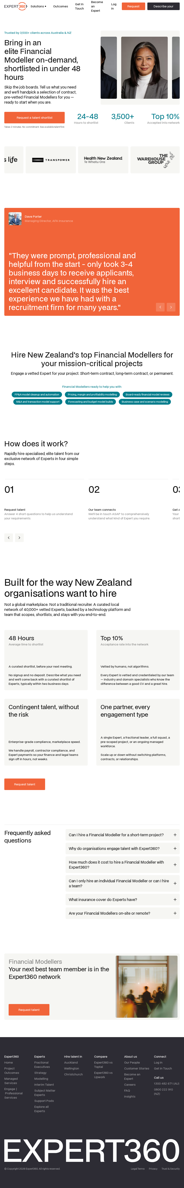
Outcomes (60, 6)
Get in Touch (163, 1068)
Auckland (71, 1062)
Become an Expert (132, 1076)
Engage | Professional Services (13, 1093)
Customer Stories (136, 1068)
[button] (38, 6)
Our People (132, 1062)
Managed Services (11, 1081)
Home (8, 1062)
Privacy (153, 1168)
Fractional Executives (42, 1064)
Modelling (41, 1079)
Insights (129, 1096)
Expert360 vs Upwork (103, 1075)
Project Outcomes (11, 1070)
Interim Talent (44, 1084)
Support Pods (44, 1101)
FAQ (127, 1090)
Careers (129, 1084)
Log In (113, 6)
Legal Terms (138, 1168)
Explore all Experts (41, 1109)
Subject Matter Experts (44, 1092)
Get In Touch (79, 6)
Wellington (71, 1068)
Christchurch (73, 1074)
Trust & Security (171, 1168)
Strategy (40, 1073)
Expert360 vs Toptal (103, 1064)
